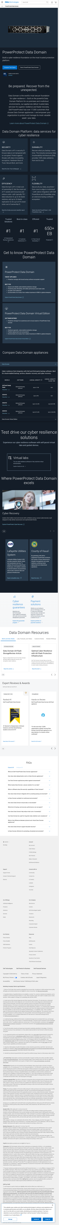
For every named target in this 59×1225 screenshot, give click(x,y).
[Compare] (4, 74)
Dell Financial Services (40, 956)
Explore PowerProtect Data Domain (13, 297)
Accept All (47, 1219)
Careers (31, 895)
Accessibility (6, 969)
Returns (5, 867)
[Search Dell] (47, 2)
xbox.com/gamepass (39, 1049)
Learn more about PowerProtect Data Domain (28, 123)
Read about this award (8, 729)
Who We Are (32, 891)
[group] (28, 509)
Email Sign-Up (32, 936)
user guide (36, 1022)
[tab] (8, 639)
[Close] (52, 1205)
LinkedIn (31, 871)
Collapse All (19, 755)
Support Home (6, 861)
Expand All (11, 755)
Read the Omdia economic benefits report (13, 210)
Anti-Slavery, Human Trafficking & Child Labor (26, 969)
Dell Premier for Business (23, 956)
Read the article (8, 663)
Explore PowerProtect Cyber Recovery (12, 524)
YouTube (31, 878)
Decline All (36, 1219)
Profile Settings (32, 840)
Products (5, 895)
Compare (10, 75)
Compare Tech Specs (10, 67)
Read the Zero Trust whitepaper (10, 169)
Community (31, 861)
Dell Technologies (8, 956)
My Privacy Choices (8, 965)
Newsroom (31, 905)
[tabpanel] (29, 657)
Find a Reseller (6, 929)
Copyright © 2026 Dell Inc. (10, 962)
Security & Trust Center (34, 946)
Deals (4, 905)
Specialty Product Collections (36, 939)
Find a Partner (6, 925)
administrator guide (21, 1024)
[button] (52, 2)
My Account (32, 833)
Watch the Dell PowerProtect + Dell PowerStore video (41, 211)
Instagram (31, 874)
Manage (10, 1219)
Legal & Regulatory (41, 965)
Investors (31, 902)
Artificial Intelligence (8, 891)
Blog (30, 925)
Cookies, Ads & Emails (27, 965)
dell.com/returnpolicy (43, 979)
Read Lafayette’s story (13, 578)
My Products (32, 843)
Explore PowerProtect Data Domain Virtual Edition (17, 338)
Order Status (32, 837)
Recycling (31, 908)
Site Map (5, 833)
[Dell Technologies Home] (12, 2)
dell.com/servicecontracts (11, 1004)
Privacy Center (32, 943)
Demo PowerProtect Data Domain (29, 67)
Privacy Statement (37, 962)
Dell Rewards (32, 929)
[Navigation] (2, 2)
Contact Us (31, 864)
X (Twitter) (31, 867)
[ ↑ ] (18, 1004)
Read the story (35, 578)
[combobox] (35, 2)
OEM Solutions (6, 932)
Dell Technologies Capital (35, 898)
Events (30, 932)
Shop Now (5, 389)
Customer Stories (33, 915)
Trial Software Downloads (35, 949)
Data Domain (5, 364)
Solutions (5, 898)
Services (5, 902)
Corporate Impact (33, 912)
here (31, 1064)
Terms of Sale (25, 962)
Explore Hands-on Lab (18, 466)
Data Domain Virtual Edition (9, 419)
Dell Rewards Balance (34, 850)
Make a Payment (33, 847)
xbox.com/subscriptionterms (11, 1047)
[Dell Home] (2, 6)
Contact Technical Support (9, 864)
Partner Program (7, 936)
